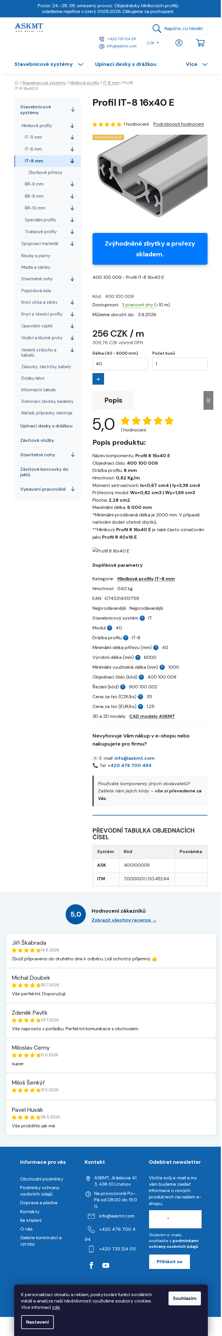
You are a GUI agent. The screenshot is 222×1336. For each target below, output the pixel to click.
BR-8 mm (34, 196)
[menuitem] (51, 64)
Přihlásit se (169, 1262)
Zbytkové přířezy (45, 172)
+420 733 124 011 (121, 38)
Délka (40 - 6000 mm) (115, 353)
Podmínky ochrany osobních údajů (40, 1191)
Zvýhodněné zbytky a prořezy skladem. (150, 248)
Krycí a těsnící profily (41, 314)
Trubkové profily (41, 232)
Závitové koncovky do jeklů (44, 472)
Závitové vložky (37, 440)
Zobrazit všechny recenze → (124, 920)
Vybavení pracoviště (43, 489)
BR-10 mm (35, 208)
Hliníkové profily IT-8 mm (146, 579)
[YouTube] (105, 1265)
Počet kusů (163, 353)
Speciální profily (40, 220)
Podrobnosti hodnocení (178, 124)
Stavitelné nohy (37, 279)
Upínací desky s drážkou (46, 426)
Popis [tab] (113, 400)
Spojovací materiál (39, 244)
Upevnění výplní (36, 326)
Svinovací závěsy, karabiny (47, 401)
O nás (26, 1229)
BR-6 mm (34, 184)
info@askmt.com (122, 46)
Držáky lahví (32, 378)
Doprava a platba (38, 1203)
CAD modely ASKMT (152, 716)
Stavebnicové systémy (35, 109)
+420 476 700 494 (129, 765)
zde (56, 1307)
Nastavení (37, 1322)
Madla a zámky (35, 267)
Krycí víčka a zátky (39, 302)
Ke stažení (30, 1220)
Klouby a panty (35, 256)
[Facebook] (91, 1265)
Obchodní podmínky (41, 1179)
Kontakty (30, 1212)
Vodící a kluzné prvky (41, 338)
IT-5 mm (33, 137)
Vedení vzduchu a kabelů (38, 352)
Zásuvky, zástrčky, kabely (46, 367)
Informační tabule (38, 390)
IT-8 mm (34, 161)
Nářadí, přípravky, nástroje (47, 413)
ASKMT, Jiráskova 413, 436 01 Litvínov (115, 1181)
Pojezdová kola (36, 291)
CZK (150, 42)
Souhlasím (185, 1298)
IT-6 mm (33, 149)
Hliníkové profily (36, 126)
